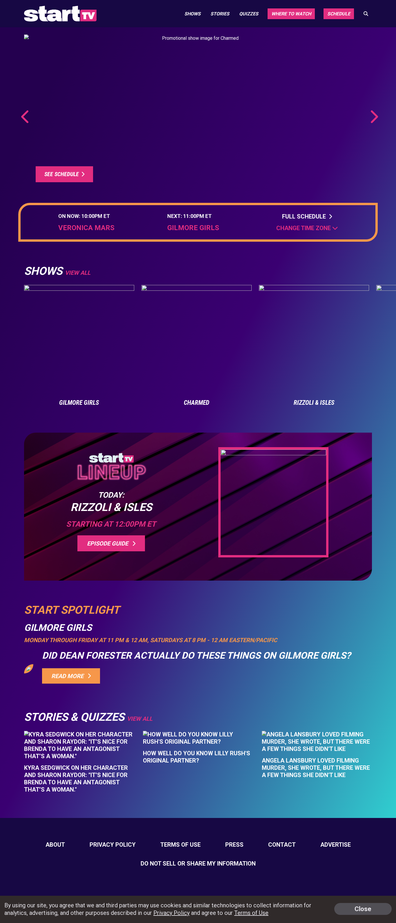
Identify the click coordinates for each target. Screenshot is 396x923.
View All (139, 718)
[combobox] (307, 228)
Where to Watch (291, 14)
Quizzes (248, 14)
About (55, 844)
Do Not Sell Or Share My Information (198, 863)
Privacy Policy (113, 844)
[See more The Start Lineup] (198, 113)
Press (234, 844)
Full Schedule (305, 216)
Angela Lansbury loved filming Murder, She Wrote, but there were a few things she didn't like (316, 768)
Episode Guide (109, 543)
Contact (282, 844)
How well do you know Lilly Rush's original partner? (196, 757)
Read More (68, 676)
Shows (192, 14)
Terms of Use (180, 844)
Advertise (335, 844)
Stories (219, 14)
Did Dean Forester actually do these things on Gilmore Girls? (196, 655)
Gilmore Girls (193, 228)
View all (77, 272)
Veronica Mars (86, 228)
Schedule (338, 14)
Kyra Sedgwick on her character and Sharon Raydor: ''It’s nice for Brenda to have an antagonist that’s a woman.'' (76, 778)
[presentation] (25, 116)
